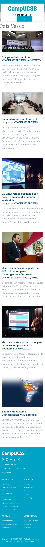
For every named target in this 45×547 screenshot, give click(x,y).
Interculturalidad (8, 521)
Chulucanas (28, 487)
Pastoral (27, 524)
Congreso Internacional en (21, 59)
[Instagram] (18, 15)
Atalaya (27, 484)
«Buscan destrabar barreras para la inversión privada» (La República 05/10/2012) (22, 345)
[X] (30, 15)
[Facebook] (14, 15)
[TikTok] (26, 15)
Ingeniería (5, 484)
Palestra (27, 528)
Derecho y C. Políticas (10, 506)
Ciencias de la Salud (9, 487)
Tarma (26, 494)
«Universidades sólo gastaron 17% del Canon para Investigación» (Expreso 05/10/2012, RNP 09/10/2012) (20, 272)
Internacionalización (9, 524)
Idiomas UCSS (7, 528)
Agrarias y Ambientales (10, 503)
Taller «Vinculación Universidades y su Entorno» (20, 413)
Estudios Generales (9, 510)
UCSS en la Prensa (31, 521)
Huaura (27, 491)
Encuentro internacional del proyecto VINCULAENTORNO (20, 121)
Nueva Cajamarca (30, 498)
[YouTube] (22, 15)
